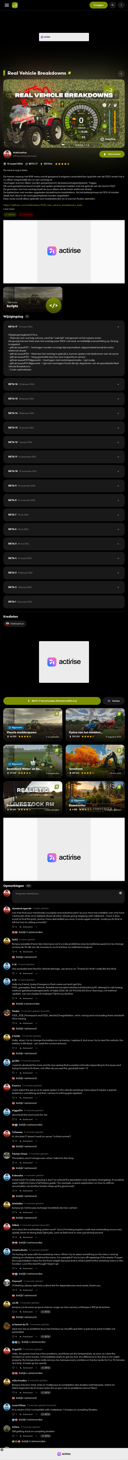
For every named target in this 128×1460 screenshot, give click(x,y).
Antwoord (27, 927)
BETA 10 (22, 471)
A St (14, 964)
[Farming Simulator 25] (69, 73)
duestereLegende (21, 908)
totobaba (17, 1203)
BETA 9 (22, 485)
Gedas (15, 1011)
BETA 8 (21, 500)
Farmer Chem (19, 1153)
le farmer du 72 (20, 1324)
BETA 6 (18, 529)
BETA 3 (20, 572)
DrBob (15, 1225)
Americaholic (20, 1250)
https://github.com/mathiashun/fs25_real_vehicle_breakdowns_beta (42, 205)
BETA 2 (20, 587)
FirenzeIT (17, 1281)
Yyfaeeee (17, 1132)
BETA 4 (20, 558)
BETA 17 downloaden (54, 700)
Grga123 (17, 1349)
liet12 (15, 939)
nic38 (15, 1302)
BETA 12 (20, 442)
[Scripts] (53, 305)
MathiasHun (20, 152)
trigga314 (17, 1110)
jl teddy (16, 1036)
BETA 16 (21, 384)
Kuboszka (17, 1175)
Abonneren (114, 154)
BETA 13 (21, 427)
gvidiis (15, 1060)
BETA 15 (21, 398)
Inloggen (99, 5)
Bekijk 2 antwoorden (28, 1004)
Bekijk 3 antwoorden (31, 932)
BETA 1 (20, 601)
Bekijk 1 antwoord (26, 957)
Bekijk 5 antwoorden (30, 1274)
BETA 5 (18, 543)
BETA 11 (22, 456)
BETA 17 (20, 326)
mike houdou (19, 1380)
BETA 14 (21, 413)
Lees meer (8, 209)
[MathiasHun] (7, 154)
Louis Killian (19, 1405)
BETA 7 (18, 514)
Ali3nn (16, 1427)
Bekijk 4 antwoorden (34, 1342)
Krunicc (16, 1085)
